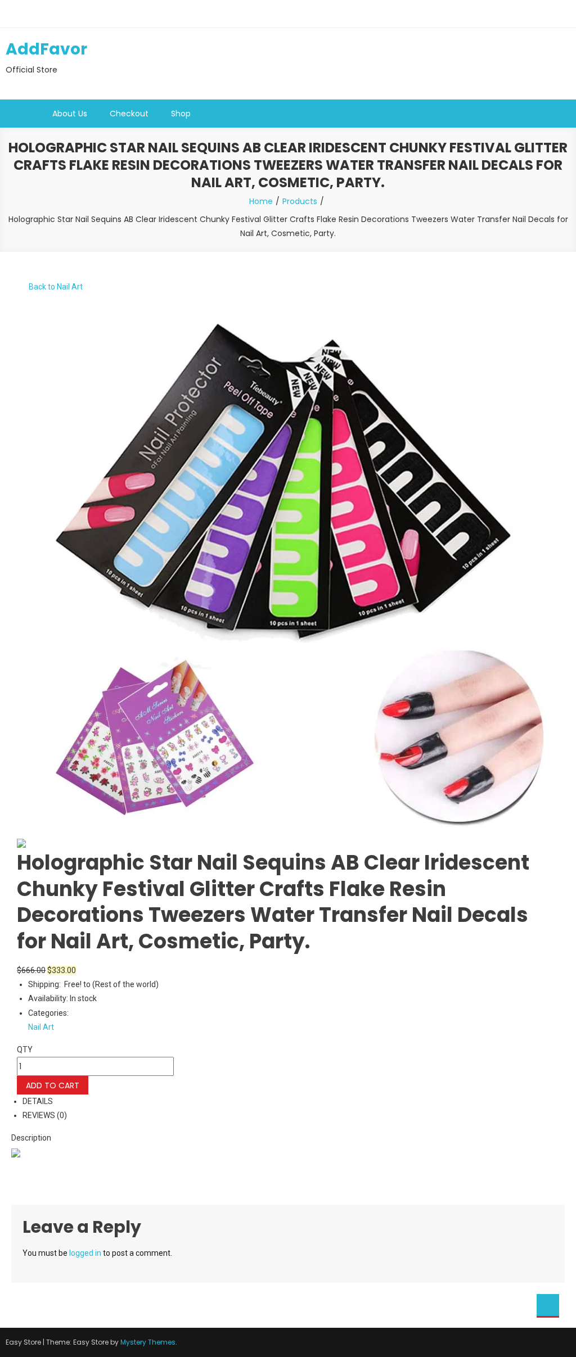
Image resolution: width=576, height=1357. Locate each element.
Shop (181, 113)
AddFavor (46, 49)
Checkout (129, 113)
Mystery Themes (148, 1342)
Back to (55, 286)
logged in (85, 1253)
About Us (69, 113)
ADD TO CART (52, 1085)
